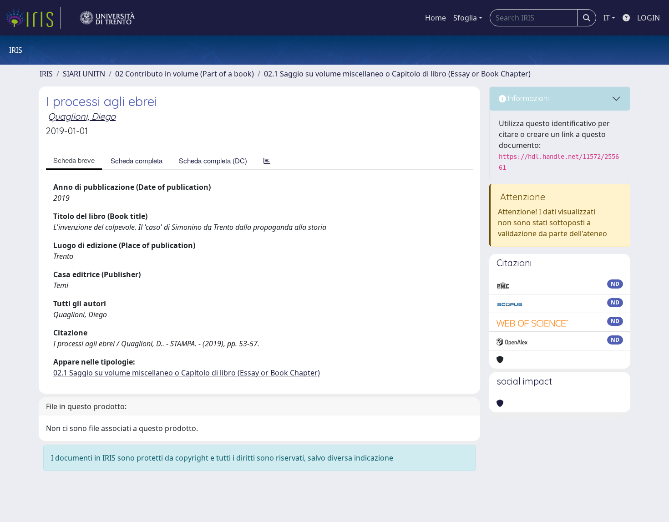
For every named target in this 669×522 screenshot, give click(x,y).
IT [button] (606, 18)
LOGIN (648, 18)
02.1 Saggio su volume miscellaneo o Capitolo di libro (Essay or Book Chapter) (397, 74)
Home (435, 18)
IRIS (46, 74)
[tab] (267, 160)
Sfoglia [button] (465, 18)
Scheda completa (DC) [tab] (213, 160)
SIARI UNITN (84, 74)
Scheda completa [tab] (136, 160)
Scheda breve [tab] (74, 160)
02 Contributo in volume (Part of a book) (184, 74)
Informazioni (527, 98)
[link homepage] (33, 18)
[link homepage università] (107, 18)
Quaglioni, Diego (82, 116)
